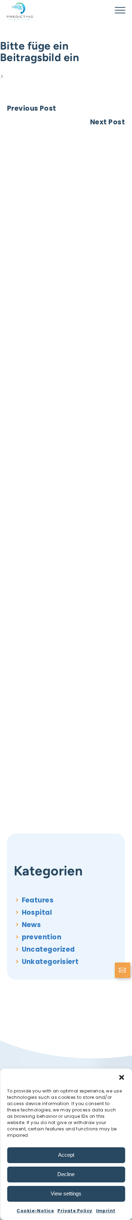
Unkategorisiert (50, 961)
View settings (66, 1193)
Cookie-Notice (35, 1211)
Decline (66, 1174)
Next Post (107, 122)
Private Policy (74, 1211)
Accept (66, 1155)
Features (38, 900)
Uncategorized (48, 949)
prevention (42, 937)
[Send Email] (122, 971)
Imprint (105, 1211)
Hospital (37, 912)
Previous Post (31, 108)
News (31, 924)
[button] (121, 1077)
